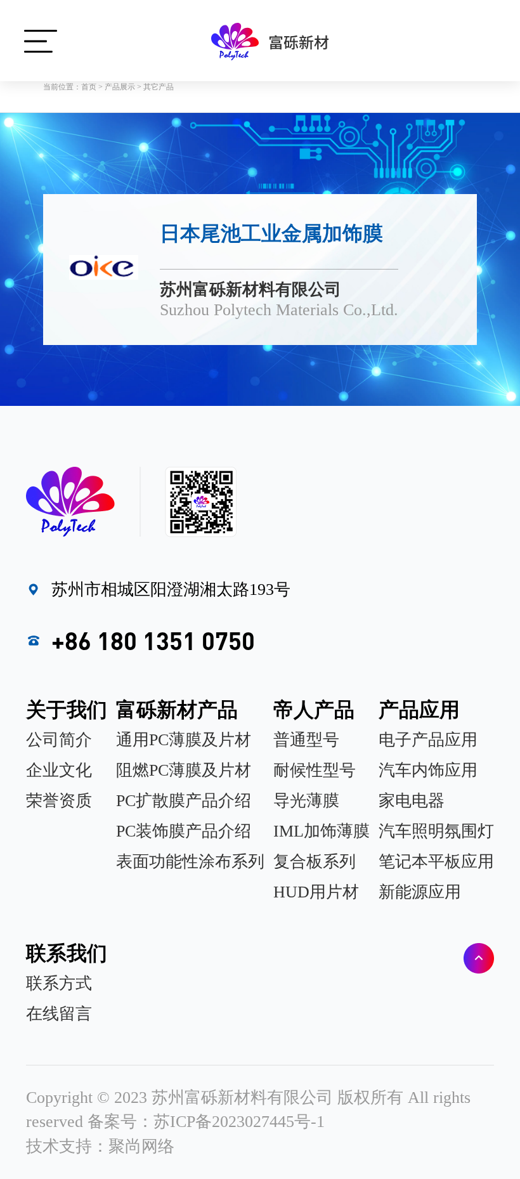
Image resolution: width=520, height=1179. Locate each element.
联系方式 (59, 983)
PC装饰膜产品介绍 (183, 831)
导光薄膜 (306, 800)
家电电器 (412, 800)
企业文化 (59, 770)
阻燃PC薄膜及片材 (183, 770)
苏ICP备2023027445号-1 (239, 1121)
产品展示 (120, 86)
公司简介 (59, 740)
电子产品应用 (428, 740)
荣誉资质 (59, 800)
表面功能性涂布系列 (190, 861)
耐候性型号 (314, 770)
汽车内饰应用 (428, 770)
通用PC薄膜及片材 (183, 740)
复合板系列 (314, 861)
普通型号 (306, 740)
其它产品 (158, 86)
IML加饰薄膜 (321, 831)
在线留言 (59, 1014)
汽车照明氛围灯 (436, 831)
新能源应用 (420, 892)
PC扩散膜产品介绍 (183, 800)
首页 (88, 86)
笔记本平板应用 (436, 861)
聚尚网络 (141, 1146)
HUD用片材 (316, 892)
